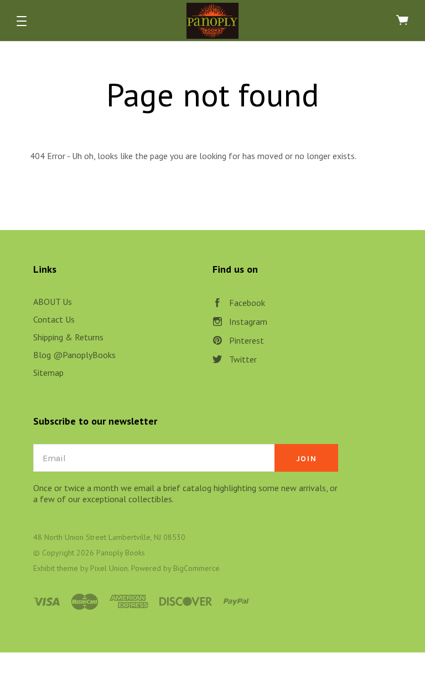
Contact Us (54, 319)
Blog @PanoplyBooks (74, 354)
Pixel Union (109, 568)
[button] (21, 21)
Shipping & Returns (68, 337)
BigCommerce (196, 568)
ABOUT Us (52, 301)
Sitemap (48, 372)
